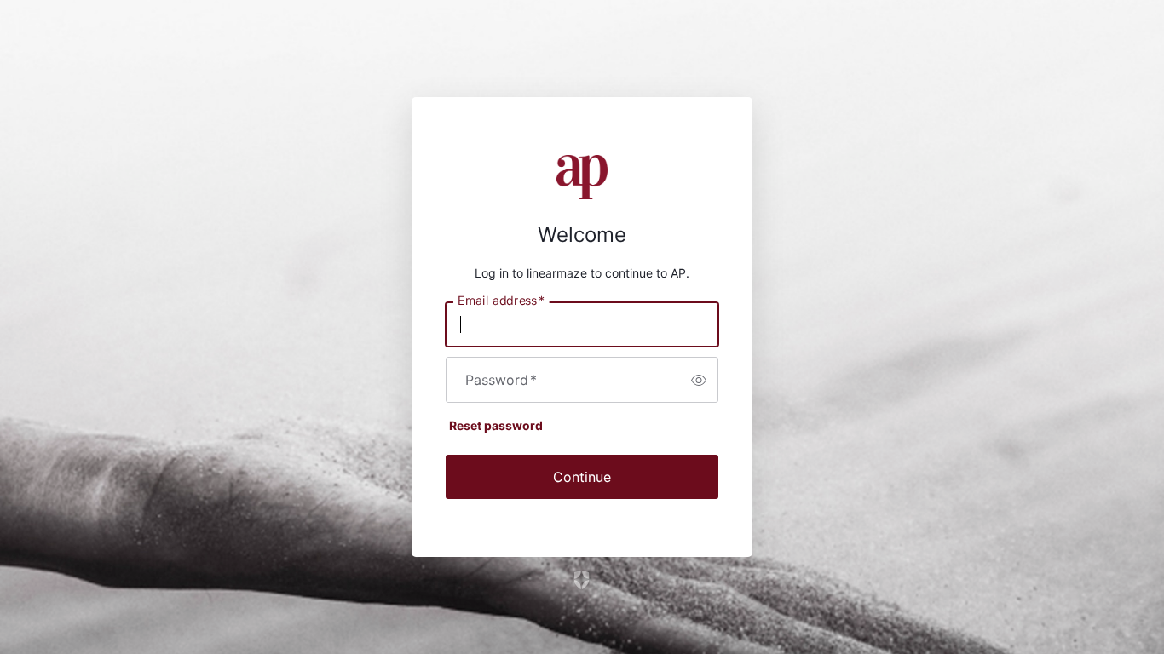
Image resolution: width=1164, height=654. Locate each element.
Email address (501, 300)
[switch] (698, 380)
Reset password (496, 425)
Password (501, 379)
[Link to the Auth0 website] (582, 580)
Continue (582, 476)
